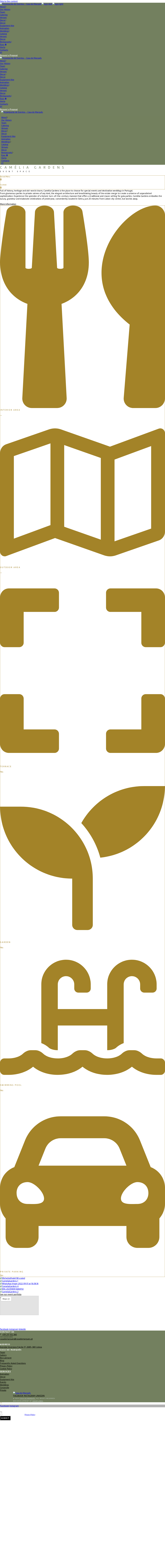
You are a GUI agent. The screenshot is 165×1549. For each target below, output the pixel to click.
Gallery (3, 1355)
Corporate (4, 1387)
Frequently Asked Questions (13, 1363)
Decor (3, 1376)
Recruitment (5, 1358)
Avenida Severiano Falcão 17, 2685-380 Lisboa (21, 1347)
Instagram (14, 1406)
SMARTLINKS (37, 1401)
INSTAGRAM (29, 1395)
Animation (4, 1374)
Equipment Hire (7, 1379)
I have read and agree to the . (19, 1415)
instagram (13, 1329)
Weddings (4, 1385)
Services (5, 1371)
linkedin (22, 1329)
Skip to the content (9, 1)
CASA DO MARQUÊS (27, 1398)
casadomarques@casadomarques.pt (16, 1339)
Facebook (4, 1406)
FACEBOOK (18, 1395)
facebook (4, 1329)
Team (2, 1352)
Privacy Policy (6, 1366)
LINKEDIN (40, 1395)
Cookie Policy (6, 1368)
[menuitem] (1, 52)
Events (3, 1382)
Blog (2, 1360)
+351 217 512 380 (9, 1334)
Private (3, 1390)
